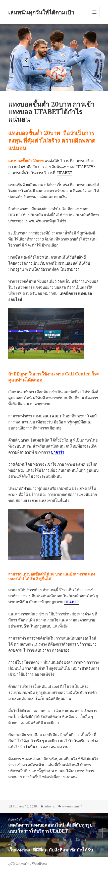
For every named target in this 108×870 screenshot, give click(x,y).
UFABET (71, 601)
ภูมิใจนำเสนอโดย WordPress (27, 863)
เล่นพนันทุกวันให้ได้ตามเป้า (41, 12)
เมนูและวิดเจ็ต (94, 12)
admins (49, 806)
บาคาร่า (57, 452)
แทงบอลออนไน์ (72, 806)
